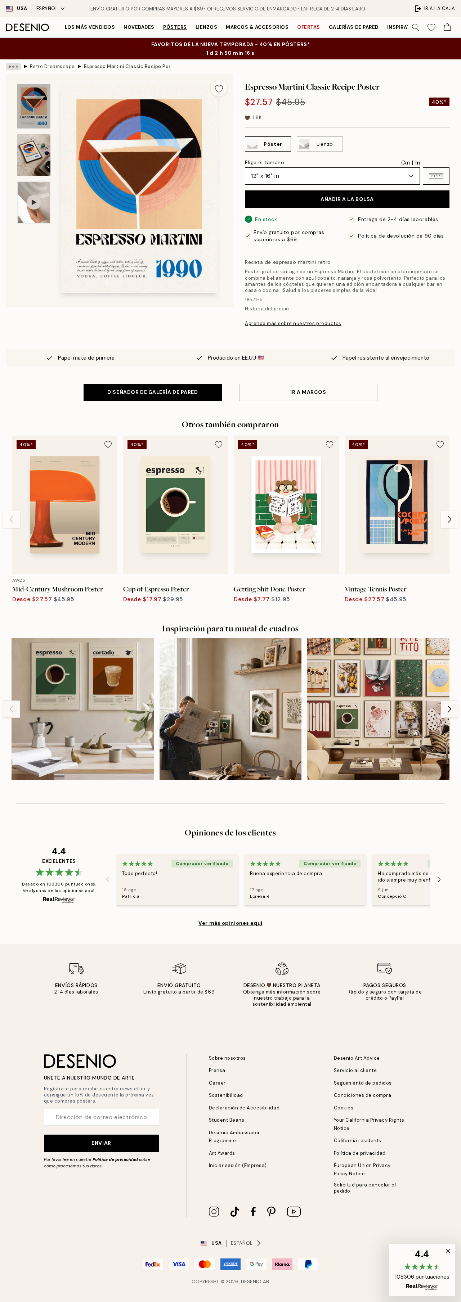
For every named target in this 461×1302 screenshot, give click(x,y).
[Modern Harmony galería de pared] (378, 709)
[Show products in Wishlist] (431, 27)
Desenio (251, 1282)
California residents (357, 1140)
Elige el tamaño (264, 162)
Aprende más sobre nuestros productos (293, 323)
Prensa (217, 1070)
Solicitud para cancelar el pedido (365, 1188)
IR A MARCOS (308, 392)
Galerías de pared (354, 27)
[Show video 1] (33, 202)
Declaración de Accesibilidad (244, 1108)
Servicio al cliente (355, 1070)
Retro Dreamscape (52, 66)
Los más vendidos (90, 27)
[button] (436, 176)
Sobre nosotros (227, 1058)
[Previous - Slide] (11, 519)
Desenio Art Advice (357, 1058)
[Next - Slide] (449, 519)
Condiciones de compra (362, 1095)
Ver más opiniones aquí (230, 923)
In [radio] (417, 162)
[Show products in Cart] (447, 27)
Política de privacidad (115, 1159)
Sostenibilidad (226, 1095)
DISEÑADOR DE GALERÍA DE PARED (152, 392)
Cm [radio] (405, 162)
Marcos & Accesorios (257, 27)
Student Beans (227, 1120)
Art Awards (222, 1153)
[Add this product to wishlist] (219, 88)
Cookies (344, 1108)
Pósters (175, 27)
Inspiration (403, 27)
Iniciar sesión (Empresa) (238, 1165)
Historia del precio (267, 309)
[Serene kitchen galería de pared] (231, 709)
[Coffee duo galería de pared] (83, 709)
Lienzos (207, 27)
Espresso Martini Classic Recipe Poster (127, 66)
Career (217, 1083)
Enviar (101, 1143)
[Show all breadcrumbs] (13, 66)
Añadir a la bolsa (347, 199)
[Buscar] (416, 27)
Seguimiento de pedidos (363, 1083)
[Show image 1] (33, 106)
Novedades (139, 27)
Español (47, 8)
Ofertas (308, 27)
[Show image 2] (33, 155)
